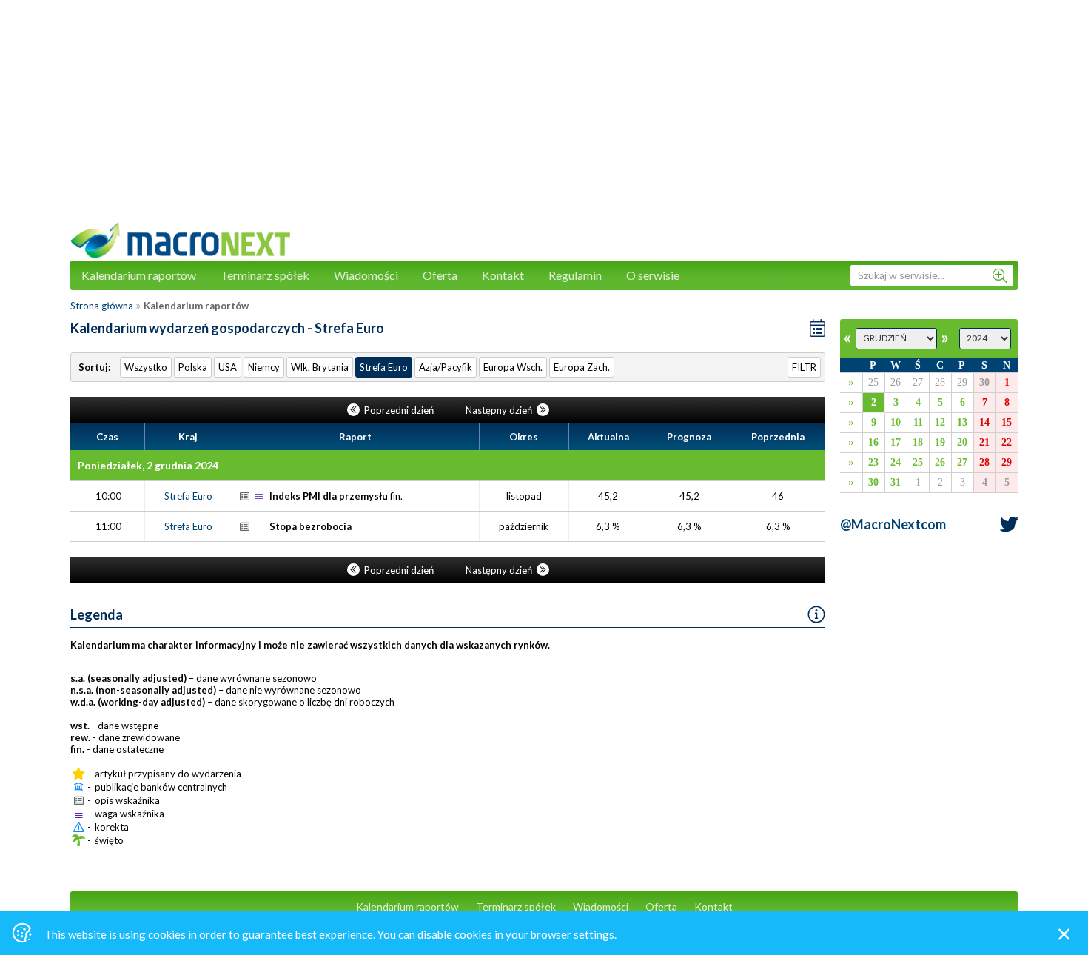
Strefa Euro (384, 367)
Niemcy (264, 367)
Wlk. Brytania (320, 367)
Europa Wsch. (513, 367)
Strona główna (101, 306)
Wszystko (145, 367)
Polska (192, 367)
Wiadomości (366, 275)
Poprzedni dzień (399, 410)
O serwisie (652, 275)
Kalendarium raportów (138, 275)
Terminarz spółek (265, 275)
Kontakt (503, 275)
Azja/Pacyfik (445, 367)
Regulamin (575, 275)
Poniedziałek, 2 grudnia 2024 (148, 465)
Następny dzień (500, 410)
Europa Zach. (582, 367)
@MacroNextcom (893, 524)
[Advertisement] (544, 118)
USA (227, 367)
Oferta (440, 275)
